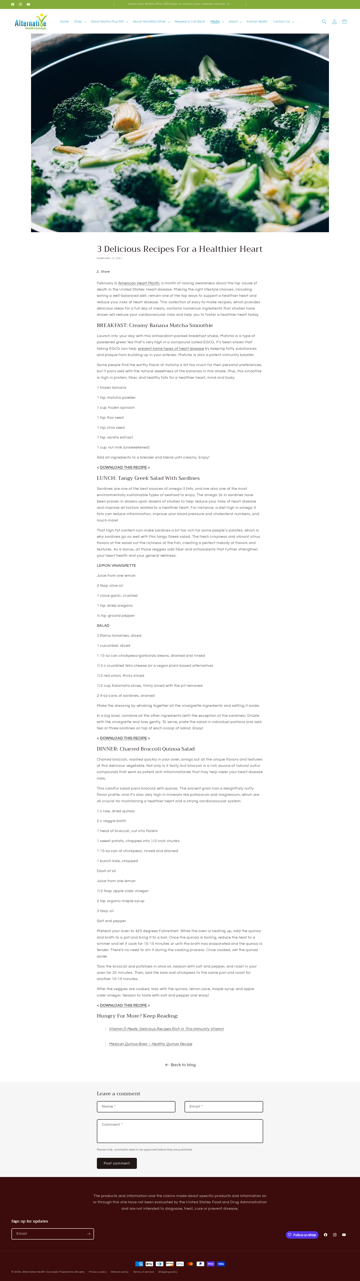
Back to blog (183, 1065)
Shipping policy (168, 1272)
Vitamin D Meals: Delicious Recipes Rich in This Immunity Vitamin (166, 1029)
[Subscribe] (89, 1234)
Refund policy (120, 1272)
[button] (79, 21)
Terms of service (143, 1272)
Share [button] (105, 271)
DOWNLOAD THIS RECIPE (123, 467)
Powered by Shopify (72, 1272)
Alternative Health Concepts (40, 1272)
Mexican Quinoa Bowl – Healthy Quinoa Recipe (150, 1044)
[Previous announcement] (113, 4)
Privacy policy (98, 1272)
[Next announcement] (246, 4)
